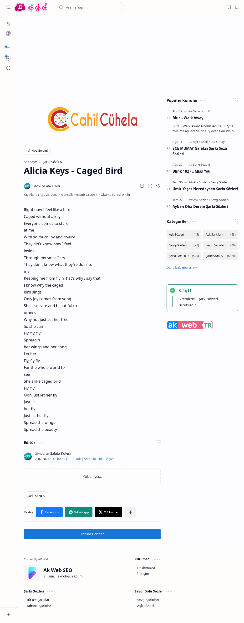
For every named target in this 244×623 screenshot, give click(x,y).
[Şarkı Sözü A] (36, 495)
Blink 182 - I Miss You (191, 171)
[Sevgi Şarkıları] (220, 245)
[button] (8, 7)
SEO (53, 459)
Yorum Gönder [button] (92, 534)
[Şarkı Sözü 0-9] (184, 256)
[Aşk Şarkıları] (220, 234)
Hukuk (76, 459)
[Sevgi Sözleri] (220, 182)
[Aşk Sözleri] (201, 141)
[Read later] (142, 186)
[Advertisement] (131, 54)
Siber (59, 459)
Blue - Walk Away (188, 117)
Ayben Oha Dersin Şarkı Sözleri (200, 206)
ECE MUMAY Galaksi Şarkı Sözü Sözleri (200, 151)
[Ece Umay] (218, 141)
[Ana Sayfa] (8, 24)
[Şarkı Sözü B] (201, 111)
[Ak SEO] (8, 33)
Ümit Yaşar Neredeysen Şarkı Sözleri (205, 188)
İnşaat (110, 459)
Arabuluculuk (93, 459)
